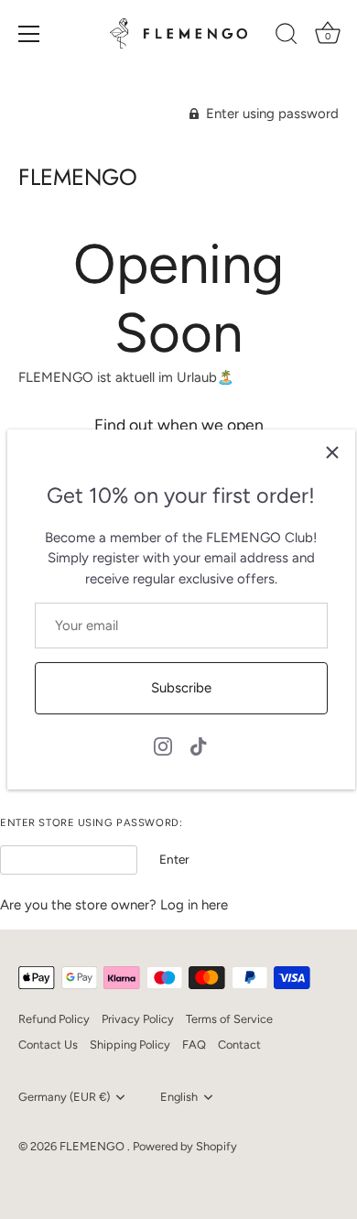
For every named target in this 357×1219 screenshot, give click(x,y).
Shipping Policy (130, 1044)
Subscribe (181, 688)
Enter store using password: (91, 823)
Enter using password (270, 113)
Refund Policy (54, 1019)
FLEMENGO (77, 176)
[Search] (286, 36)
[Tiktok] (198, 744)
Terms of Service (229, 1019)
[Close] (332, 452)
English (179, 1097)
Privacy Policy (138, 1019)
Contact (239, 1044)
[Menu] (29, 34)
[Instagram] (163, 744)
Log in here (194, 905)
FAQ (194, 1044)
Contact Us (48, 1044)
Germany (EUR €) (64, 1097)
